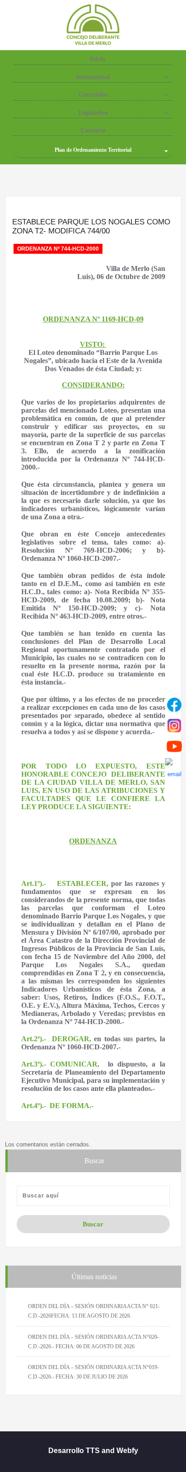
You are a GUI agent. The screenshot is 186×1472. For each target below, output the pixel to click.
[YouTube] (174, 746)
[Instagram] (174, 726)
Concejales (93, 94)
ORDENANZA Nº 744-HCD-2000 (58, 249)
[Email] (174, 767)
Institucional (93, 77)
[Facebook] (174, 705)
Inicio (96, 59)
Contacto (93, 130)
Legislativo (93, 112)
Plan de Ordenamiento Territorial (93, 150)
